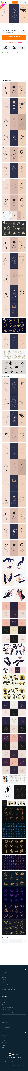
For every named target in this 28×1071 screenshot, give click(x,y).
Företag (4, 1025)
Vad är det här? (15, 52)
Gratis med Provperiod (14, 37)
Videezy (4, 1023)
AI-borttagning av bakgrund (8, 1035)
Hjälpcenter (4, 1066)
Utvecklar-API (5, 1030)
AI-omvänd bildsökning (7, 1033)
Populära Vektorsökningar (8, 1053)
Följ (23, 32)
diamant (5, 987)
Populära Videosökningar (8, 1058)
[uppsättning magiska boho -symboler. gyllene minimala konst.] (13, 363)
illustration (12, 987)
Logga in (21, 2)
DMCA (3, 1048)
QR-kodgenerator (6, 1038)
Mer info (5, 55)
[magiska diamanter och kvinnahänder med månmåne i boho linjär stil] (13, 89)
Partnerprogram (6, 1051)
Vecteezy (4, 1021)
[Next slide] (22, 987)
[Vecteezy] (2, 2)
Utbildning (4, 1028)
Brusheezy (4, 1018)
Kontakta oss (5, 1068)
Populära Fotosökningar (7, 1055)
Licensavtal (4, 1046)
